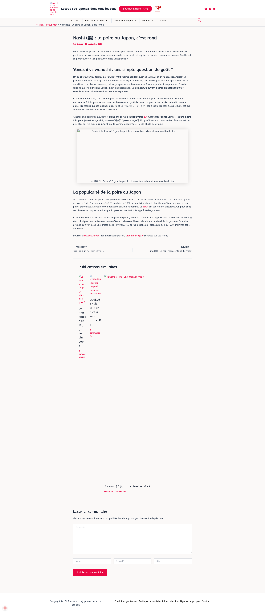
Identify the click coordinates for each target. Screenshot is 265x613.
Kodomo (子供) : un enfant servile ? (127, 486)
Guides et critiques (123, 20)
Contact (206, 601)
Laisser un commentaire (115, 491)
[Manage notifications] (5, 608)
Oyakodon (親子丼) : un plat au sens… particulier (95, 312)
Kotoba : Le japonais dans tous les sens (88, 8)
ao (145, 117)
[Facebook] (210, 9)
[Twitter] (214, 9)
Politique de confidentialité (153, 601)
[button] (135, 9)
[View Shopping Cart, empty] (157, 8)
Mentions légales (179, 601)
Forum (163, 20)
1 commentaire (95, 333)
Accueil (75, 20)
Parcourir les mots (95, 20)
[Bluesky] (206, 9)
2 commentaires (82, 354)
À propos (195, 601)
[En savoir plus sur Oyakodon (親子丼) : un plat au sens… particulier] (95, 285)
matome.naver (91, 235)
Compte (146, 20)
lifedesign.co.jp (133, 235)
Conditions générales (126, 601)
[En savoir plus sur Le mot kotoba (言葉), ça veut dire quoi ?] (82, 289)
